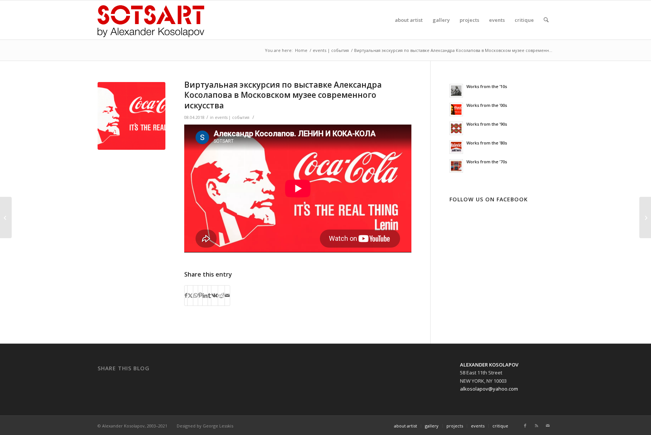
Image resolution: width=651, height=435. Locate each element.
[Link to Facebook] (525, 425)
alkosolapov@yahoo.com (489, 388)
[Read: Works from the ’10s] (456, 90)
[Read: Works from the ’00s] (456, 109)
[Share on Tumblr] (209, 295)
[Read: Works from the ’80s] (456, 147)
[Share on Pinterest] (200, 295)
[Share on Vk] (214, 295)
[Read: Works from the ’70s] (456, 166)
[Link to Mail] (547, 425)
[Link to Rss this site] (536, 425)
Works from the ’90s (486, 124)
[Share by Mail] (227, 295)
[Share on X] (190, 295)
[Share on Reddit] (221, 295)
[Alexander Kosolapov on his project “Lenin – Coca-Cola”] (6, 217)
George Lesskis (218, 426)
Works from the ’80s (486, 143)
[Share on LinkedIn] (205, 295)
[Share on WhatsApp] (195, 295)
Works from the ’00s (486, 105)
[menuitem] (409, 20)
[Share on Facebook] (186, 295)
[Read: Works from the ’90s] (456, 128)
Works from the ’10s (486, 86)
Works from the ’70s (486, 161)
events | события (232, 117)
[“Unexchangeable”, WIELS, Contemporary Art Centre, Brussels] (645, 217)
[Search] (546, 20)
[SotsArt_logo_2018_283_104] (151, 20)
